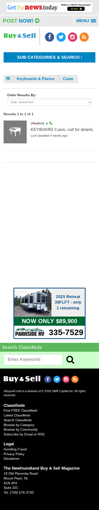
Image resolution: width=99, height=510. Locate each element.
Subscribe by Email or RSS (24, 434)
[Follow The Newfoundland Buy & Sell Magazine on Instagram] (73, 36)
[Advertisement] (49, 227)
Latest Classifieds (17, 415)
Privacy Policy (14, 454)
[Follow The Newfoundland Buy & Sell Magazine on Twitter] (61, 36)
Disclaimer (11, 458)
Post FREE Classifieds (20, 410)
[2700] (49, 7)
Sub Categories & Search (49, 57)
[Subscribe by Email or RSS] (84, 36)
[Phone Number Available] (51, 123)
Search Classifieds (18, 420)
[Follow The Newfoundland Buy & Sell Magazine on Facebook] (50, 36)
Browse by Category (19, 425)
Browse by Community (21, 429)
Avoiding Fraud (15, 449)
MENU (87, 22)
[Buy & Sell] (20, 34)
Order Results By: (21, 95)
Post (18, 21)
